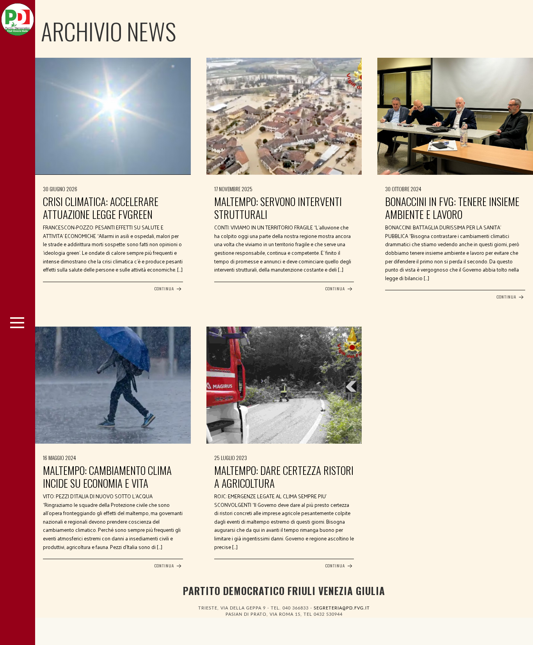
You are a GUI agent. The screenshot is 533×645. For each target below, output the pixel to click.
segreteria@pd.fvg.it (342, 608)
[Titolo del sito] (17, 17)
